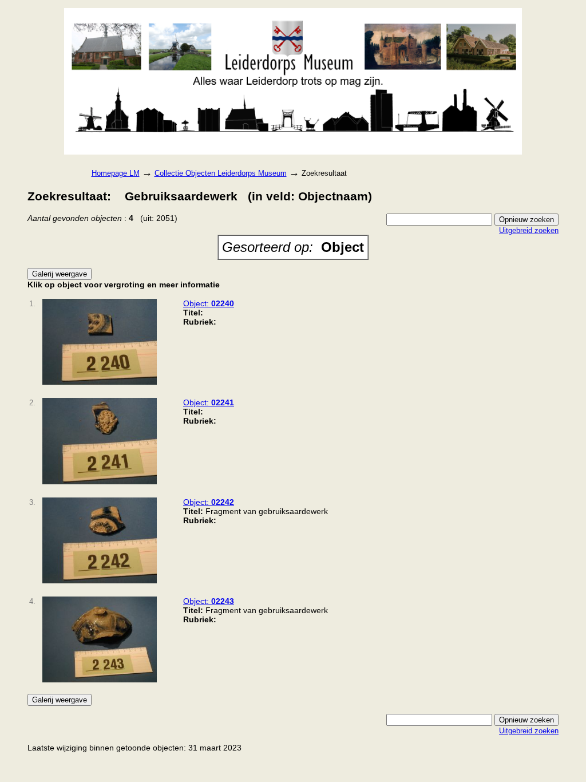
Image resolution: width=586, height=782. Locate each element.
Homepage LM (116, 173)
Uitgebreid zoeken (529, 230)
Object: (208, 303)
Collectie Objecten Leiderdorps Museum (221, 173)
